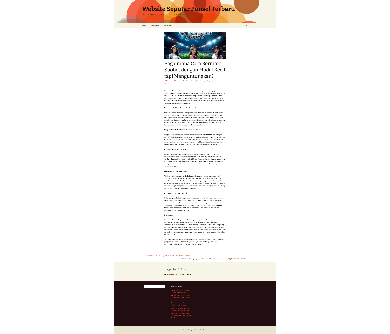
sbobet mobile (214, 81)
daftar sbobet (200, 81)
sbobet (181, 81)
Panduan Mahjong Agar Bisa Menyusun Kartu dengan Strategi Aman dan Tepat (215, 258)
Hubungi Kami (167, 26)
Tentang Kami (154, 26)
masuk (174, 274)
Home (144, 26)
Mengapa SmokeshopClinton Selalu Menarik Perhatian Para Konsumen (181, 303)
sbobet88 (167, 83)
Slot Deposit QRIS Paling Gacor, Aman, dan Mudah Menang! (167, 255)
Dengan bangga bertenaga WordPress (195, 330)
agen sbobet (191, 81)
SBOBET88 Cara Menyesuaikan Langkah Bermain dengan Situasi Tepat (181, 315)
